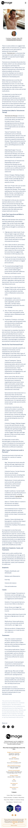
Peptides (14, 757)
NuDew (14, 784)
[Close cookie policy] (25, 819)
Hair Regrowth (14, 783)
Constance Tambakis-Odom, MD (14, 38)
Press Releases (9, 802)
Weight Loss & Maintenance (14, 752)
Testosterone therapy (11, 115)
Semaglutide (11, 753)
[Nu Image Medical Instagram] (15, 815)
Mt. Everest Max (17, 766)
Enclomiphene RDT (17, 762)
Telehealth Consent (17, 802)
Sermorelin (11, 758)
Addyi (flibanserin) (18, 771)
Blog (12, 795)
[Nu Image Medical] (4, 727)
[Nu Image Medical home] (6, 2)
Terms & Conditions (17, 795)
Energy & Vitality (14, 775)
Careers (8, 795)
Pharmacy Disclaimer (8, 797)
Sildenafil (12, 767)
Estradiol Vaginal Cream (12, 772)
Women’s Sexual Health (14, 770)
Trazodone (14, 788)
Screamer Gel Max (10, 771)
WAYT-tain (17, 754)
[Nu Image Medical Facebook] (13, 815)
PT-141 (19, 772)
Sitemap (22, 799)
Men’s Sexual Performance (14, 765)
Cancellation (15, 797)
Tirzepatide (17, 753)
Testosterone (11, 53)
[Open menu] (25, 3)
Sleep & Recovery (14, 787)
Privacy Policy (7, 799)
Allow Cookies (14, 825)
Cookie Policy (15, 821)
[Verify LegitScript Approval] (10, 808)
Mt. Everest (10, 766)
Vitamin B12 (17, 776)
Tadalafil (16, 767)
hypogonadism (19, 496)
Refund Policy (21, 797)
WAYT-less (11, 754)
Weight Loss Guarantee (15, 799)
